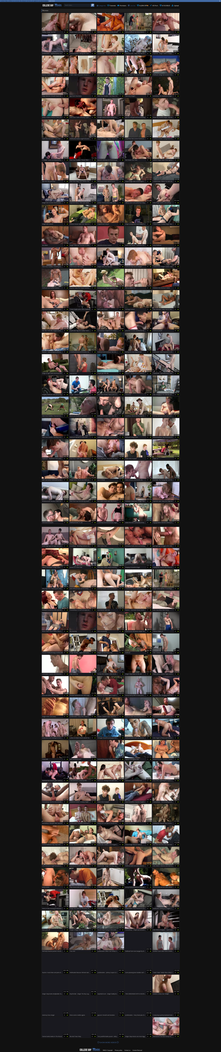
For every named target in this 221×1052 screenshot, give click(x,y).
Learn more (52, 1)
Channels (112, 6)
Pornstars (122, 6)
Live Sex (132, 6)
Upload (176, 6)
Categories (102, 6)
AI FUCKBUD (166, 6)
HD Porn (155, 6)
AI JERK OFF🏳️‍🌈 (143, 6)
